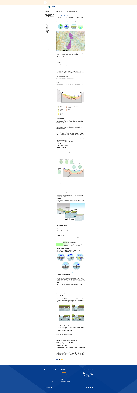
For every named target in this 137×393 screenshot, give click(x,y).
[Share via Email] (62, 359)
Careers (53, 381)
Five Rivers (47, 26)
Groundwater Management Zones (49, 16)
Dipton (46, 24)
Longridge (47, 28)
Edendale (47, 25)
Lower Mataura (47, 30)
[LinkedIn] (88, 387)
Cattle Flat (47, 20)
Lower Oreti (47, 31)
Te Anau (47, 36)
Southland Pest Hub (54, 379)
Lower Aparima (47, 29)
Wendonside (47, 45)
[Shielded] (92, 387)
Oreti (46, 34)
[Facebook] (86, 387)
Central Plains (47, 21)
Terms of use (45, 377)
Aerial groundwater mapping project (49, 14)
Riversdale (47, 35)
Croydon (47, 23)
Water (63, 11)
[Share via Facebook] (57, 359)
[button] (92, 7)
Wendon (47, 44)
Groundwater (47, 11)
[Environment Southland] (87, 374)
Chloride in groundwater (48, 15)
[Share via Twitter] (59, 359)
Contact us (63, 369)
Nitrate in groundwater (48, 48)
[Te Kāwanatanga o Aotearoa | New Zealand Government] (87, 370)
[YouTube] (90, 387)
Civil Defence (53, 377)
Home (57, 11)
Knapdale (47, 27)
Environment (60, 11)
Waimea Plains (47, 42)
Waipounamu (47, 43)
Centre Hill (47, 22)
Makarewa (47, 32)
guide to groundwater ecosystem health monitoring (76, 272)
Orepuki (47, 33)
